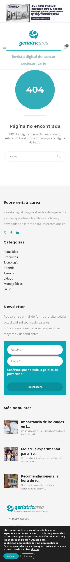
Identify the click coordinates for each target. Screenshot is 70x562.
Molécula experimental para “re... (40, 451)
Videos (8, 278)
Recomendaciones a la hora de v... (40, 478)
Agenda (9, 273)
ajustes (35, 549)
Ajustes (28, 556)
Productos (11, 257)
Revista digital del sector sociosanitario (33, 60)
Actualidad (11, 252)
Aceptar (11, 556)
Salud (7, 289)
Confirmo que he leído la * (32, 372)
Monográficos (13, 284)
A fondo (9, 268)
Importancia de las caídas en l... (42, 424)
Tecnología (11, 262)
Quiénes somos (18, 519)
